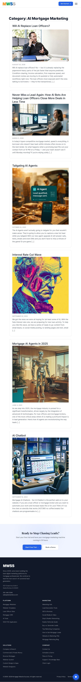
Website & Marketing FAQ (50, 636)
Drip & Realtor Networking (50, 618)
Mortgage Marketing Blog (50, 639)
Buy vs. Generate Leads (50, 625)
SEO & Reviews (47, 611)
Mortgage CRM (8, 615)
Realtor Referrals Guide (50, 622)
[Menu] (76, 3)
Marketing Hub (47, 604)
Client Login (46, 663)
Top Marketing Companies (51, 629)
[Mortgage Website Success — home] (9, 4)
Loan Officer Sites (9, 611)
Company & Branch (9, 649)
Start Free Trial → (32, 547)
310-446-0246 (8, 592)
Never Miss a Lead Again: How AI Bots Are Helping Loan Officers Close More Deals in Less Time (39, 98)
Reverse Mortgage (9, 656)
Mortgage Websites (9, 604)
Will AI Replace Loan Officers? (31, 25)
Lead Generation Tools (49, 608)
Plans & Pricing (47, 656)
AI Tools (5, 618)
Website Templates (9, 608)
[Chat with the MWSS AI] (76, 677)
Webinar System (8, 660)
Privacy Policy (61, 677)
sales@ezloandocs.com (10, 595)
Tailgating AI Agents (24, 165)
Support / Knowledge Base (51, 660)
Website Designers (9, 667)
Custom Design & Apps (10, 663)
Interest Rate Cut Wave (26, 254)
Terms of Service (73, 677)
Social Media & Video (49, 615)
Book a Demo (51, 547)
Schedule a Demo (48, 653)
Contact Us (46, 649)
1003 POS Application (10, 622)
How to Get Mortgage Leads (51, 632)
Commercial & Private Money (12, 653)
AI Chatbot (19, 435)
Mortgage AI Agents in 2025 (30, 343)
